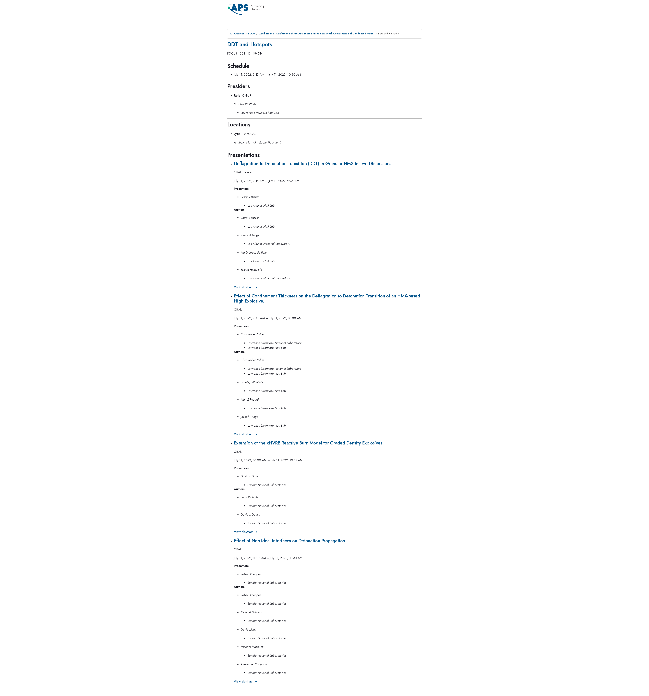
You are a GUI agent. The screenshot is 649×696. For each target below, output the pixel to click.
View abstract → (245, 287)
